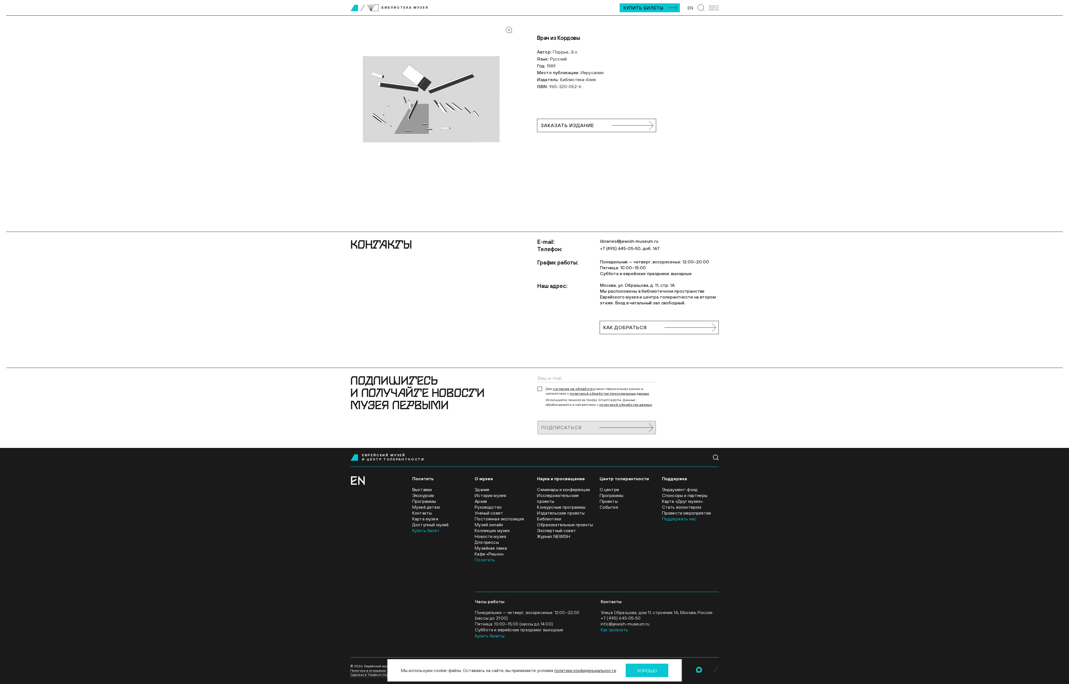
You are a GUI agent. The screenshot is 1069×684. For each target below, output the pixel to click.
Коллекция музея (492, 530)
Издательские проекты (561, 512)
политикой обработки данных (625, 405)
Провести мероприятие (686, 512)
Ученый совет (489, 512)
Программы (424, 501)
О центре (609, 489)
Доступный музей (430, 524)
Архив (481, 501)
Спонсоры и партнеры (684, 495)
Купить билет (426, 530)
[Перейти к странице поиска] (701, 7)
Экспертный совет (556, 530)
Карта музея (425, 518)
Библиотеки (549, 518)
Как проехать (614, 629)
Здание (482, 489)
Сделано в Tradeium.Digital (371, 675)
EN (690, 7)
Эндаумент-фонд (680, 489)
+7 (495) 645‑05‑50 (621, 617)
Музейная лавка (491, 547)
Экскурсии (423, 495)
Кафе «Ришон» (489, 553)
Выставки (422, 489)
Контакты (422, 512)
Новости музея (490, 536)
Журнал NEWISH (553, 536)
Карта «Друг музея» (682, 501)
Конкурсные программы (561, 507)
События (609, 507)
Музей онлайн (489, 524)
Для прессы (487, 542)
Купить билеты (643, 7)
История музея (490, 495)
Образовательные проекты (565, 524)
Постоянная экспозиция (499, 518)
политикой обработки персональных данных (609, 394)
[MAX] (699, 670)
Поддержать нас (679, 518)
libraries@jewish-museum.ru (629, 241)
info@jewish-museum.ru (625, 623)
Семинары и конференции (563, 489)
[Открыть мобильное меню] (714, 8)
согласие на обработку (574, 389)
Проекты (609, 501)
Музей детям (426, 507)
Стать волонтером (682, 507)
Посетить (485, 559)
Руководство (488, 507)
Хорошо (647, 670)
